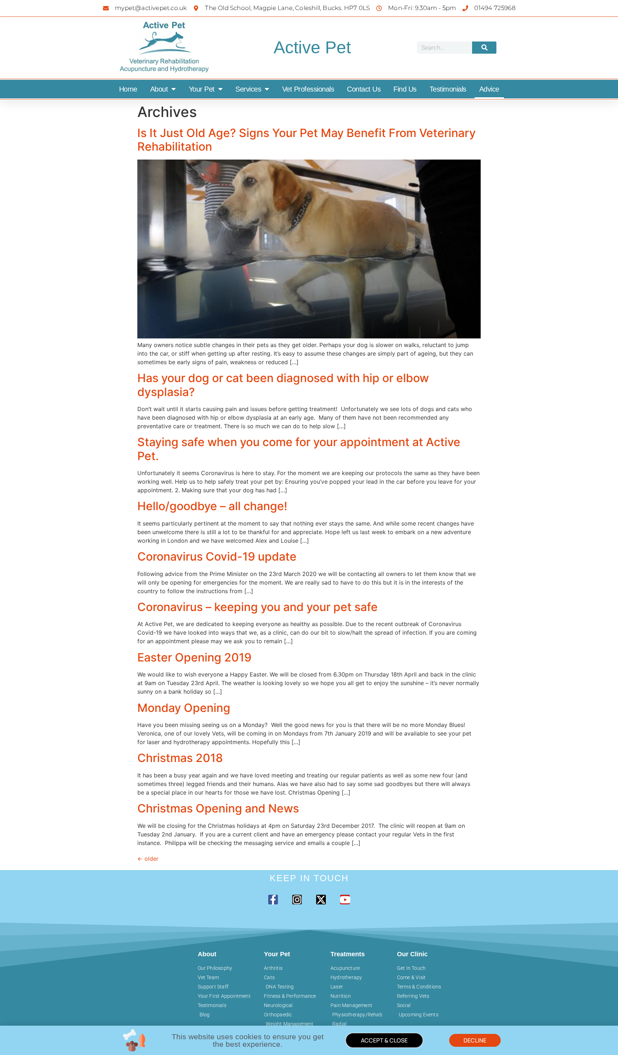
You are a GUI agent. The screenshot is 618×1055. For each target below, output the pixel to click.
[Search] (484, 47)
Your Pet (202, 89)
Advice (489, 89)
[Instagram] (297, 899)
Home (128, 89)
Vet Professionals (308, 89)
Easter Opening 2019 (194, 657)
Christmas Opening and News (218, 808)
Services (248, 89)
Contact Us (364, 89)
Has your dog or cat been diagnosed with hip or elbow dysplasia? (283, 385)
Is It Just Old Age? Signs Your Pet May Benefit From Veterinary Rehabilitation (306, 139)
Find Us (405, 89)
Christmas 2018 (180, 758)
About (159, 89)
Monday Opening (183, 708)
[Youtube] (345, 899)
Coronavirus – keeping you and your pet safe (257, 607)
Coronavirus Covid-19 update (216, 556)
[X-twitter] (321, 899)
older (147, 858)
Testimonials (448, 89)
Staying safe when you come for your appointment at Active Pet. (298, 449)
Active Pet (312, 47)
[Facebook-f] (273, 899)
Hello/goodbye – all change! (212, 506)
